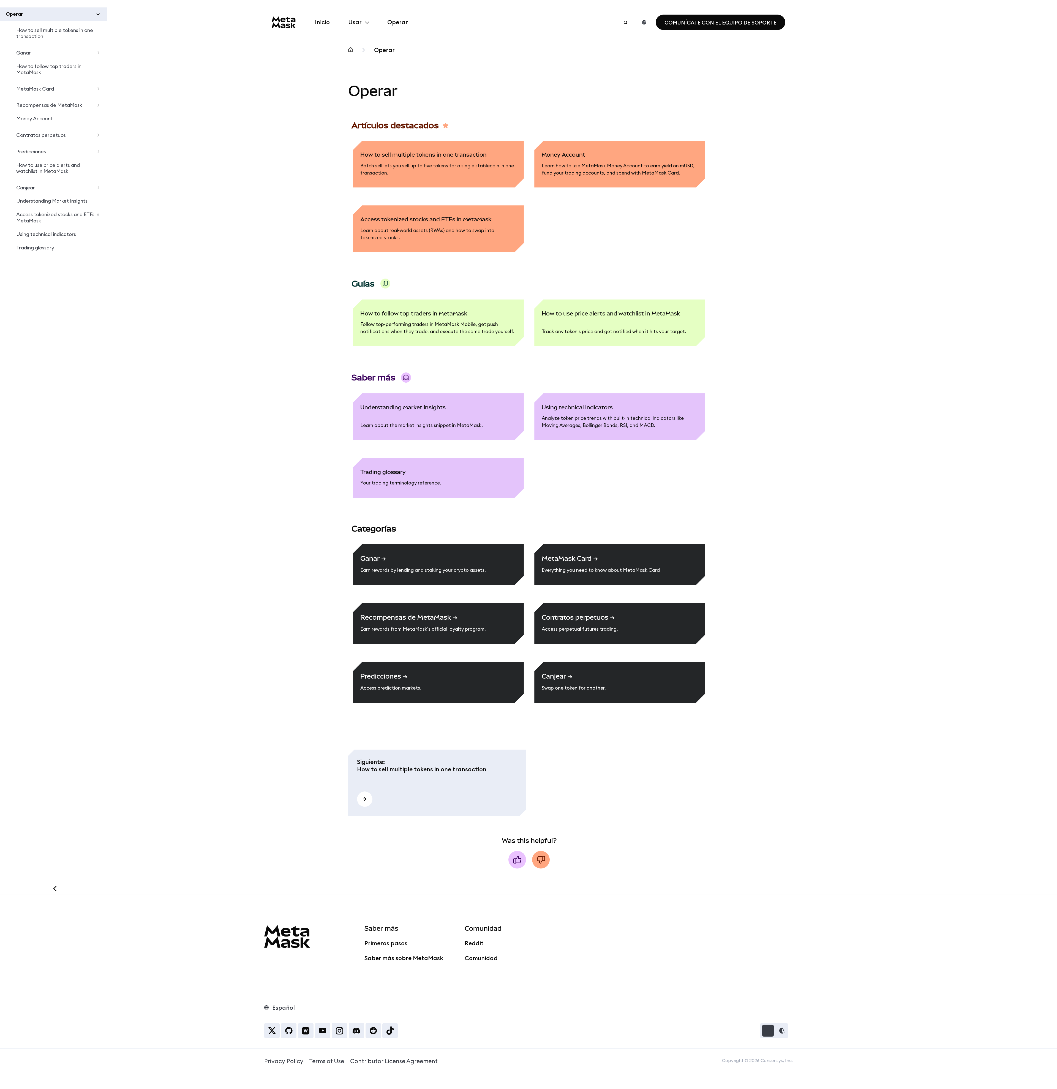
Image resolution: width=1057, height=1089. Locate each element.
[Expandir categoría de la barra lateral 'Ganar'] (100, 53)
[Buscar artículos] (625, 22)
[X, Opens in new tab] (272, 1030)
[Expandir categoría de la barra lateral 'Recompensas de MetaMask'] (100, 105)
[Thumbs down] (541, 860)
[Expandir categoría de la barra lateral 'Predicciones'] (100, 151)
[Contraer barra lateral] (55, 888)
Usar (355, 22)
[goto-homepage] (284, 22)
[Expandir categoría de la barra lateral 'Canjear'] (100, 187)
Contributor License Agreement (394, 1061)
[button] (774, 1030)
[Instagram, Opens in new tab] (339, 1030)
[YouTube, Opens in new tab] (322, 1030)
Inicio (322, 22)
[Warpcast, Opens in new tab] (306, 1030)
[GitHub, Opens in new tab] (288, 1030)
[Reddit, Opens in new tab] (373, 1030)
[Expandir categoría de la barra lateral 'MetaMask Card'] (100, 89)
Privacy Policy (283, 1061)
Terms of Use (326, 1061)
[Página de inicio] (350, 50)
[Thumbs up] (517, 860)
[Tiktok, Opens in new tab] (390, 1030)
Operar (397, 22)
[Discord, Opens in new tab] (356, 1030)
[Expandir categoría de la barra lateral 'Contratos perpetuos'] (100, 135)
